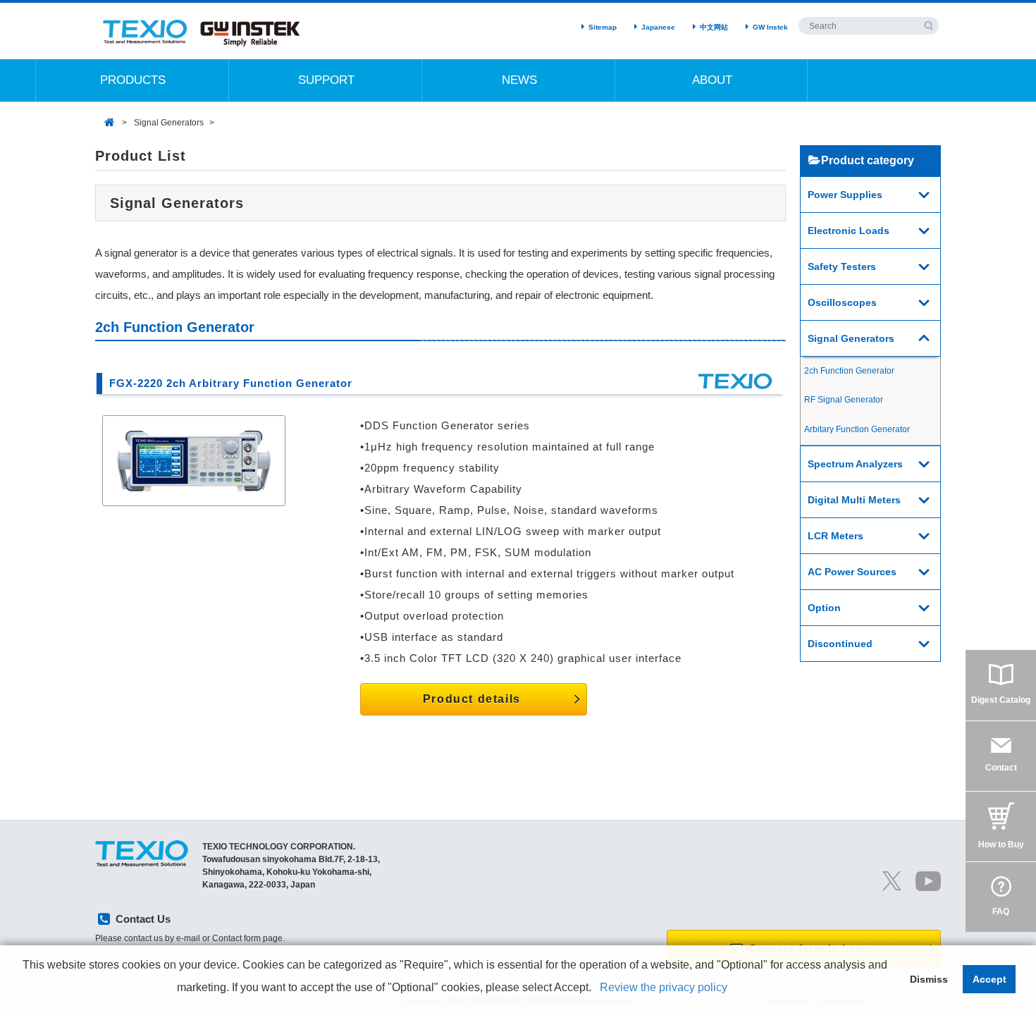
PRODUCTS (133, 80)
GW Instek (770, 27)
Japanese (658, 27)
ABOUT (712, 80)
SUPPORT (326, 80)
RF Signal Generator (843, 400)
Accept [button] (989, 979)
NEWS (519, 80)
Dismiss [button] (929, 979)
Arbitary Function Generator (857, 429)
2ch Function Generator (849, 371)
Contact (1001, 768)
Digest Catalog (1000, 700)
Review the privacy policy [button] (663, 987)
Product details (472, 699)
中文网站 (714, 27)
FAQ (1000, 911)
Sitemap (602, 27)
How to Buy (1001, 844)
